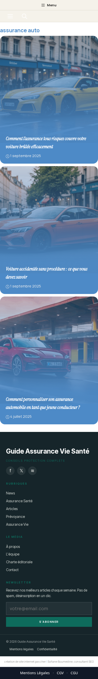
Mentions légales (21, 649)
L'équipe (12, 554)
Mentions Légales (35, 672)
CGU (74, 672)
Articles (12, 509)
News (10, 493)
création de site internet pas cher (25, 661)
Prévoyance (15, 516)
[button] (24, 16)
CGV (60, 672)
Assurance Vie (17, 524)
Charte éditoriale (19, 562)
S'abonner (49, 622)
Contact (12, 570)
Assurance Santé (19, 501)
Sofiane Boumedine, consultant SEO (70, 661)
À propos (13, 546)
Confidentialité (47, 649)
